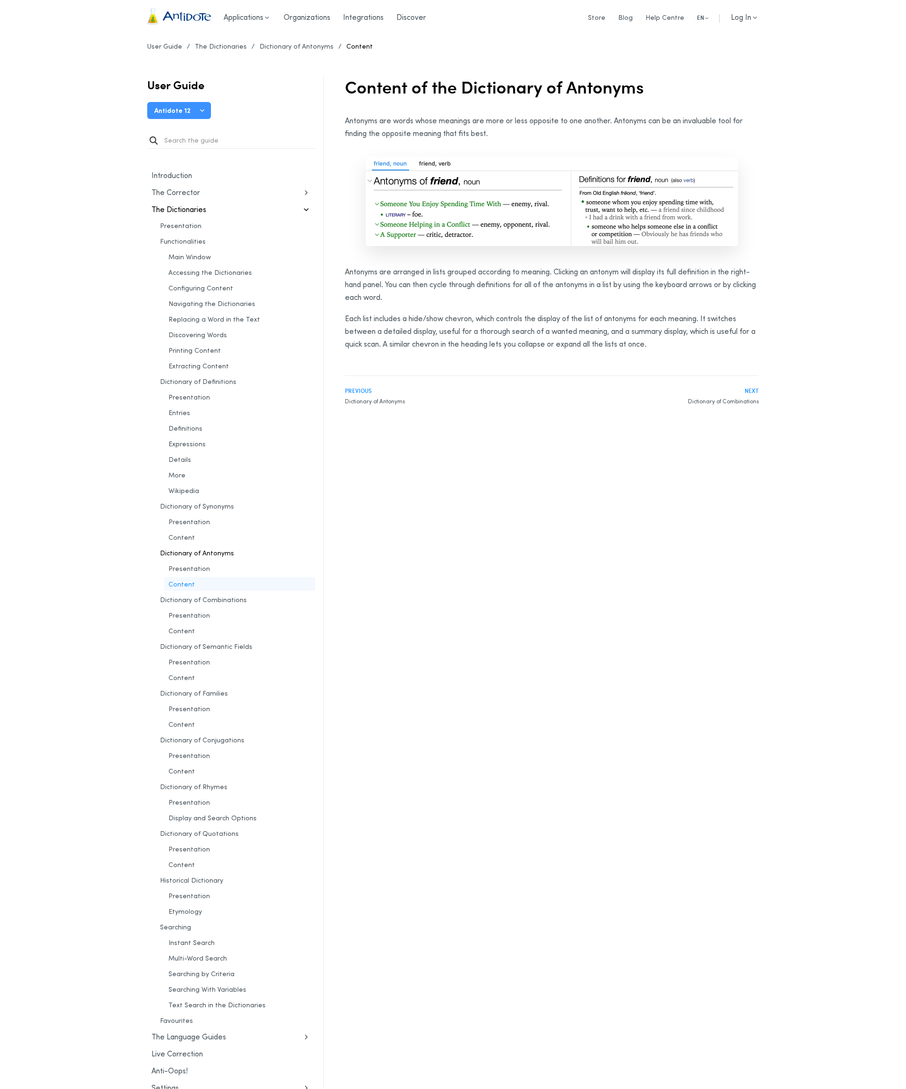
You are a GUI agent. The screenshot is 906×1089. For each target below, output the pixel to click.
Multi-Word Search (197, 957)
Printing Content (194, 350)
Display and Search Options (212, 817)
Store (596, 17)
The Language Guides (188, 1036)
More (176, 474)
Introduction (171, 175)
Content (359, 46)
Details (179, 459)
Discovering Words (197, 334)
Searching (175, 926)
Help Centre (665, 17)
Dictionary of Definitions (198, 381)
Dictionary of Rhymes (193, 786)
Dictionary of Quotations (199, 833)
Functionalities (183, 241)
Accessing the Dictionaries (210, 272)
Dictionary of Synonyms (197, 506)
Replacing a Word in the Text (214, 319)
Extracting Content (198, 365)
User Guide (164, 46)
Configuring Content (200, 287)
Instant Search (191, 942)
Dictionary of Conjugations (202, 739)
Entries (179, 412)
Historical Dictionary (191, 880)
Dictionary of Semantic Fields (206, 646)
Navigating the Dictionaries (211, 303)
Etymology (185, 911)
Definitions (185, 428)
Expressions (187, 443)
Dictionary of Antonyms (297, 46)
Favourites (176, 1020)
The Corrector (175, 192)
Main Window (189, 256)
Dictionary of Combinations (203, 599)
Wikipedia (183, 490)
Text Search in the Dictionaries (217, 1004)
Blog (625, 17)
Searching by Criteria (201, 973)
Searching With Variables (207, 989)
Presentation (180, 225)
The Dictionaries (221, 46)
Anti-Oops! (169, 1070)
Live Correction (177, 1053)
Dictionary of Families (194, 693)
